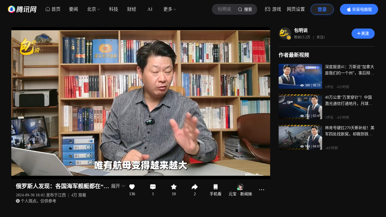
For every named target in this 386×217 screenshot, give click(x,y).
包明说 (301, 30)
